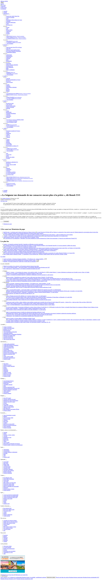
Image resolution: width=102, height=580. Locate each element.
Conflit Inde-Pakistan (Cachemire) (10, 345)
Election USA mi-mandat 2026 (10, 352)
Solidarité (8, 86)
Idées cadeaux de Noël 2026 (9, 482)
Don (4, 530)
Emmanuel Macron (7, 382)
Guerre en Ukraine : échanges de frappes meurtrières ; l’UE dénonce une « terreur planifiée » (23, 259)
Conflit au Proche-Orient (8, 328)
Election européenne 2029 (9, 354)
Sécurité (8, 89)
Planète (5, 101)
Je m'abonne (3, 8)
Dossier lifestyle (6, 490)
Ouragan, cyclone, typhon (9, 435)
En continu (3, 256)
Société (5, 76)
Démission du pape (7, 224)
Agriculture (8, 116)
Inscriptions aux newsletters (9, 551)
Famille (7, 84)
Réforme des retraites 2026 (9, 335)
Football (5, 499)
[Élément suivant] (2, 188)
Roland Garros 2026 (7, 498)
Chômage (5, 420)
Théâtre (7, 140)
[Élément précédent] (1, 188)
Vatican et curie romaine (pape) (13, 49)
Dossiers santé (6, 457)
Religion (5, 44)
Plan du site (58, 577)
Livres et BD (9, 144)
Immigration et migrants (11, 87)
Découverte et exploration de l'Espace (11, 443)
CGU (8, 577)
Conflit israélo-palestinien (9, 344)
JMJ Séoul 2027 (6, 408)
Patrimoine (8, 133)
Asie (7, 28)
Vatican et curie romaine (8, 406)
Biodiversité (8, 112)
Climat (7, 111)
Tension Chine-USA (7, 350)
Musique (8, 142)
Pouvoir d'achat (6, 419)
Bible (7, 68)
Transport (8, 114)
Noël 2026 (5, 463)
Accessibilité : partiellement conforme (38, 577)
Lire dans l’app (4, 201)
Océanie (8, 33)
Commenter (6, 221)
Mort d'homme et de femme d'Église (11, 409)
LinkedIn (5, 539)
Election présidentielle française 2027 (11, 388)
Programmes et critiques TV (12, 145)
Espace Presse (6, 524)
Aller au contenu (4, 1)
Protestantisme (9, 56)
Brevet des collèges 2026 (8, 509)
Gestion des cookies (51, 577)
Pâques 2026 (6, 464)
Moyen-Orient (9, 29)
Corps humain (6, 450)
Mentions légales (25, 577)
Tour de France (9, 82)
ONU (4, 355)
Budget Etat (6, 383)
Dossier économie (7, 427)
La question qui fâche (11, 172)
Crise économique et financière (10, 331)
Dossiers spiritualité (7, 473)
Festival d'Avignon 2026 (8, 485)
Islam (7, 59)
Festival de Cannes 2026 (8, 484)
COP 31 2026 (6, 442)
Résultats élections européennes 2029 (24, 578)
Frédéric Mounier (6, 198)
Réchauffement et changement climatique (12, 334)
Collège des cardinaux (8, 405)
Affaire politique (7, 390)
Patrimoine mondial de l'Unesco (13, 130)
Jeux (7, 153)
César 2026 (5, 481)
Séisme (4, 433)
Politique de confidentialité (16, 577)
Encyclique (5, 404)
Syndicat (5, 422)
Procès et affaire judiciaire (9, 366)
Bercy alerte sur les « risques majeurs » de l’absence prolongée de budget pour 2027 (21, 268)
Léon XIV (8, 48)
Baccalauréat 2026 (7, 508)
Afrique (8, 32)
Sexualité (5, 453)
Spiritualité (8, 63)
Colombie (8, 21)
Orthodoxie (8, 57)
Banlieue (5, 368)
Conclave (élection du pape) (9, 399)
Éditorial (8, 168)
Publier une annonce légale (9, 523)
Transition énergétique (11, 113)
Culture (5, 128)
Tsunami (5, 432)
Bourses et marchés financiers (9, 425)
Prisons (5, 367)
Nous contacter (4, 577)
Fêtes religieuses (9, 67)
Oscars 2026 (6, 480)
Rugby (4, 501)
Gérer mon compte (7, 546)
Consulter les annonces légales (10, 520)
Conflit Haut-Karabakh (8, 346)
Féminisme (5, 371)
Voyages (8, 158)
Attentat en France (7, 365)
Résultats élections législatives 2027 (8, 578)
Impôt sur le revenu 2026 (8, 424)
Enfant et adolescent (7, 514)
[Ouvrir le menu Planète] (7, 101)
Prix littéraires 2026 (7, 477)
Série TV (8, 135)
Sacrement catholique (8, 469)
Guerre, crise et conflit (11, 164)
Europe (7, 27)
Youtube (5, 541)
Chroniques (8, 169)
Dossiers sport (6, 503)
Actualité (5, 190)
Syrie (7, 18)
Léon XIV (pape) (7, 398)
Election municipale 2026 (9, 387)
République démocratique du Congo (14, 20)
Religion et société (7, 373)
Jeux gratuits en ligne (8, 528)
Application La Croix (8, 552)
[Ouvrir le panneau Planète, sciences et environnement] (16, 430)
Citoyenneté (6, 392)
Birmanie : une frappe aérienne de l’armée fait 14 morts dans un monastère (19, 261)
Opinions (8, 170)
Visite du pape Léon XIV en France (14, 47)
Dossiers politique (7, 393)
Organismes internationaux (9, 357)
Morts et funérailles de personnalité (11, 486)
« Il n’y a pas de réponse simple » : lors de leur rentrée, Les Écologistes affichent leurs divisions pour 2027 (26, 267)
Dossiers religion (7, 410)
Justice (7, 88)
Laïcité (7, 165)
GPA (4, 455)
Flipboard (5, 537)
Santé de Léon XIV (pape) (9, 401)
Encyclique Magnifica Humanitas (13, 51)
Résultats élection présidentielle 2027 (91, 577)
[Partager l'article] (1, 207)
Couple (5, 512)
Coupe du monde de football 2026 (10, 494)
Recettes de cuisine (10, 157)
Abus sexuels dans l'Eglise (9, 339)
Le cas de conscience (10, 173)
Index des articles (65, 577)
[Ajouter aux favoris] (2, 207)
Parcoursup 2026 (7, 510)
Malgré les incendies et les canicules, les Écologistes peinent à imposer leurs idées (21, 266)
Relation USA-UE (7, 329)
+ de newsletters (9, 43)
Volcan (4, 441)
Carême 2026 (6, 465)
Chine (7, 23)
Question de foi (9, 66)
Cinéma (8, 134)
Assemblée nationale (7, 384)
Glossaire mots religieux (8, 470)
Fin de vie (8, 81)
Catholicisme (9, 54)
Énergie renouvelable (10, 106)
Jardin (7, 155)
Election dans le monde (8, 351)
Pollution (8, 117)
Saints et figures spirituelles (12, 64)
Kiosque (5, 549)
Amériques (8, 31)
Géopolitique (6, 349)
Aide (4, 553)
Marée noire (6, 439)
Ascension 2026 (6, 466)
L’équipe (5, 525)
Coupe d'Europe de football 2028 (10, 496)
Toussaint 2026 (6, 468)
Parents (5, 513)
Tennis (4, 502)
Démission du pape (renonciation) (10, 400)
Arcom (7, 132)
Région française (7, 375)
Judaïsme (8, 58)
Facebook (5, 535)
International (6, 13)
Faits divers (5, 363)
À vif (4, 159)
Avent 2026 (5, 461)
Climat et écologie (10, 107)
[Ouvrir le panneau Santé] (3, 447)
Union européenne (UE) (8, 347)
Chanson (8, 137)
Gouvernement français (8, 380)
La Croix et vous (9, 174)
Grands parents (6, 515)
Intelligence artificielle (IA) (12, 162)
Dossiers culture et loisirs (8, 489)
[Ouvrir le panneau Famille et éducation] (10, 506)
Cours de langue (6, 529)
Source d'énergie (7, 426)
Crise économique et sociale (9, 415)
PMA (4, 454)
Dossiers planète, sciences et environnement (12, 444)
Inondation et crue (7, 437)
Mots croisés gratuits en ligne (9, 526)
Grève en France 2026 (8, 417)
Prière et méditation (10, 69)
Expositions (8, 143)
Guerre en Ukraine (10, 17)
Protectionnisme (6, 330)
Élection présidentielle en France (13, 79)
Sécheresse (5, 438)
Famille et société (7, 372)
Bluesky (5, 536)
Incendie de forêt (9, 103)
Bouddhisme (9, 61)
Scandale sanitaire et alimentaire (10, 452)
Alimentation (6, 449)
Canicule (5, 11)
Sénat (4, 385)
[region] (51, 224)
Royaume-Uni (9, 24)
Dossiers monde (6, 359)
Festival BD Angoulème (8, 479)
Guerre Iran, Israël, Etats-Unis (12, 16)
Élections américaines (11, 22)
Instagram (5, 540)
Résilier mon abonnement (9, 548)
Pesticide (8, 108)
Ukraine (5, 12)
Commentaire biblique (11, 52)
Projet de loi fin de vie (8, 338)
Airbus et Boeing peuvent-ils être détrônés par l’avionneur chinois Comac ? (19, 260)
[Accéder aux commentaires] (3, 207)
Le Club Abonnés (7, 547)
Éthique (8, 91)
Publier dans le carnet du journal (10, 521)
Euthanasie (5, 370)
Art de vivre (8, 154)
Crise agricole (9, 104)
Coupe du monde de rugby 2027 (10, 497)
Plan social (5, 421)
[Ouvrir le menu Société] (7, 76)
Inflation (5, 416)
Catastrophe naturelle (8, 333)
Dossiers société (6, 376)
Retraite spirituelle (7, 471)
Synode (5, 403)
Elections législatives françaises (10, 389)
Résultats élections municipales (76, 577)
